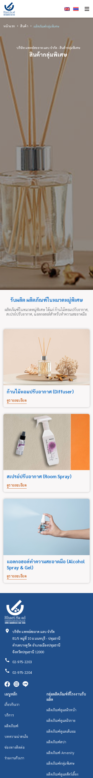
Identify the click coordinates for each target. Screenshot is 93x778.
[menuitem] (65, 8)
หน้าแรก (9, 26)
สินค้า (24, 26)
